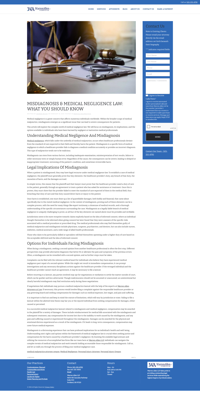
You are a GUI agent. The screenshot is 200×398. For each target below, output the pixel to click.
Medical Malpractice (82, 114)
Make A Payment (165, 9)
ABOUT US (135, 9)
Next (133, 357)
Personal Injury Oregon (111, 351)
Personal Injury (32, 374)
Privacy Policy (49, 387)
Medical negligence (35, 141)
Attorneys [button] (114, 9)
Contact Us (148, 9)
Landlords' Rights (33, 377)
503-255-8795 (192, 2)
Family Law (31, 372)
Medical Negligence (68, 351)
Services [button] (101, 9)
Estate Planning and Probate (37, 379)
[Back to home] (39, 9)
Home (91, 9)
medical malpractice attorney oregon (43, 351)
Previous (31, 357)
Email (69, 372)
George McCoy (42, 114)
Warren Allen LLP (96, 340)
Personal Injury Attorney (89, 351)
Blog (125, 9)
